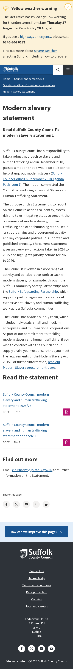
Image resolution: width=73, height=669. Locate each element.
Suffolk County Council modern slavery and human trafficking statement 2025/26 (26, 400)
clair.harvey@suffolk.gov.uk (32, 470)
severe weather (45, 50)
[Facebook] (6, 504)
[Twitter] (16, 504)
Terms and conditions (36, 585)
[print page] (46, 504)
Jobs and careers (36, 606)
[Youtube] (51, 648)
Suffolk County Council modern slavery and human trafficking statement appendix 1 (26, 430)
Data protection (36, 592)
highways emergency (35, 36)
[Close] (68, 6)
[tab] (58, 70)
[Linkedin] (36, 504)
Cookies (36, 599)
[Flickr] (41, 648)
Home (6, 79)
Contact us (36, 571)
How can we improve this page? (33, 532)
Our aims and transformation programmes (29, 85)
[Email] (26, 504)
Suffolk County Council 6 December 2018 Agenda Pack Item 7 (33, 179)
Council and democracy (28, 79)
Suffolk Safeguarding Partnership (33, 291)
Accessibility (37, 578)
